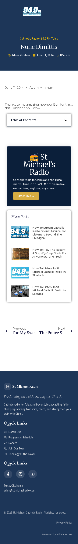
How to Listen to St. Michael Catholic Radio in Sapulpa (49, 290)
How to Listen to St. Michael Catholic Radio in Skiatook (49, 272)
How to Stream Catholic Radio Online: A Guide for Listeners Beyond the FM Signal (49, 233)
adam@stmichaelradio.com (19, 491)
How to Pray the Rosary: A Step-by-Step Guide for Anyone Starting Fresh (49, 253)
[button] (53, 11)
